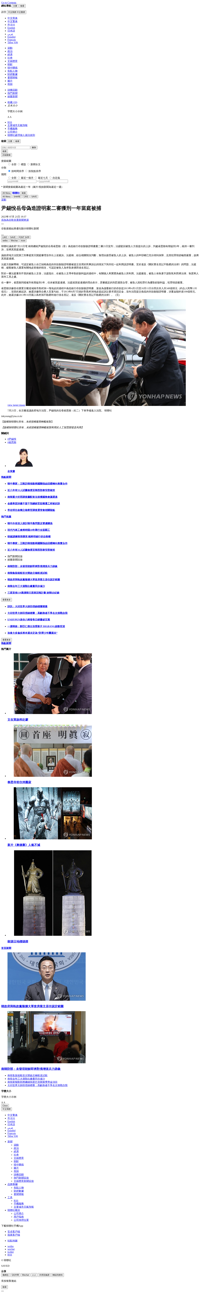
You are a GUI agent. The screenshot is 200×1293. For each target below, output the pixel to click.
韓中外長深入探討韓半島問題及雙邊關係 (30, 523)
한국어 (11, 1118)
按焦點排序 (34, 171)
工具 (10, 1197)
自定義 (56, 178)
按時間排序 (17, 171)
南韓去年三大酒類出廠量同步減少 (26, 586)
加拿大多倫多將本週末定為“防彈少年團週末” (33, 633)
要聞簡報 (13, 77)
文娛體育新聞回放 (24, 1181)
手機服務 (13, 128)
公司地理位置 (21, 1220)
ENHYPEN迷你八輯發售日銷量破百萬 (29, 619)
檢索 (4, 151)
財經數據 (13, 74)
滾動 (10, 48)
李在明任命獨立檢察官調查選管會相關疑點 (31, 510)
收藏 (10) (12, 102)
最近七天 (43, 178)
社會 (10, 57)
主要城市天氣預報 (18, 125)
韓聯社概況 (14, 1210)
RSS (10, 122)
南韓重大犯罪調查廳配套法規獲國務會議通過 (33, 497)
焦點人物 (13, 71)
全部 (13, 164)
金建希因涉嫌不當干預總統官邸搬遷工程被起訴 (34, 503)
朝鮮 (10, 64)
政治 (10, 51)
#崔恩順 (12, 442)
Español (11, 1130)
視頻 (10, 84)
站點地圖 (13, 1240)
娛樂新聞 (13, 96)
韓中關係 (13, 67)
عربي (10, 1127)
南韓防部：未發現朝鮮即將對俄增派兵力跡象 (33, 566)
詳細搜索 (6, 155)
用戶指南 (19, 1216)
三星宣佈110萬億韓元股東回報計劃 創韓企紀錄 (33, 592)
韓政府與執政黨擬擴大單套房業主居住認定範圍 (34, 579)
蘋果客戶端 (14, 1235)
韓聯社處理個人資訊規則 (21, 135)
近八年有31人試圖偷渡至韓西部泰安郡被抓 (31, 490)
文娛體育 (13, 61)
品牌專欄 (13, 1184)
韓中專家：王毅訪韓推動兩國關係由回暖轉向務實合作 (38, 483)
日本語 (11, 1124)
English (11, 1121)
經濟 (10, 54)
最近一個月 (27, 178)
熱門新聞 (13, 93)
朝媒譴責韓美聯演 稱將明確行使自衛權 (29, 536)
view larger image (16, 405)
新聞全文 (35, 164)
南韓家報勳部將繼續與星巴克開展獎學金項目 (33, 1082)
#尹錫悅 (12, 439)
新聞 (10, 1141)
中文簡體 (6, 1109)
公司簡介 (13, 132)
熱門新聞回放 (21, 1177)
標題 (23, 164)
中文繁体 (13, 1115)
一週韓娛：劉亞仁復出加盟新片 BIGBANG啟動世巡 (36, 626)
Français (12, 1133)
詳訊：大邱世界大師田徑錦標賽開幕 (28, 606)
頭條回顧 (13, 90)
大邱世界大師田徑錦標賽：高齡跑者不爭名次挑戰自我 (38, 613)
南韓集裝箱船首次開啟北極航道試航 (28, 573)
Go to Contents (8, 2)
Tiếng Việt (13, 1136)
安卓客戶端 (14, 1231)
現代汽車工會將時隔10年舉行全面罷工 (29, 530)
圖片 (10, 80)
